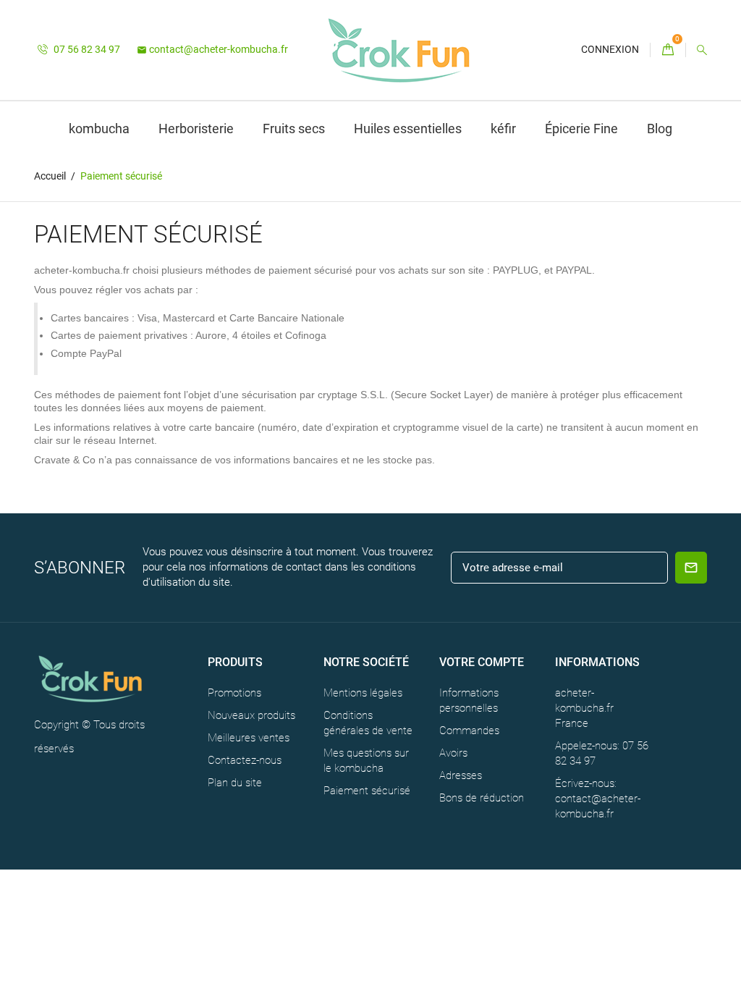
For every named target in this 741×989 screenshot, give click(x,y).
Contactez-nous (244, 760)
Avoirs (453, 752)
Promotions (234, 692)
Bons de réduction (481, 797)
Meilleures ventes (248, 737)
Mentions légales (362, 692)
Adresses (460, 775)
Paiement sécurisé (366, 790)
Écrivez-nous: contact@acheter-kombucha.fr (597, 798)
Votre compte (481, 662)
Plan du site (235, 782)
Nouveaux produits (251, 715)
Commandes (469, 730)
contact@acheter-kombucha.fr (212, 49)
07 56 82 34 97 (85, 49)
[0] (667, 50)
